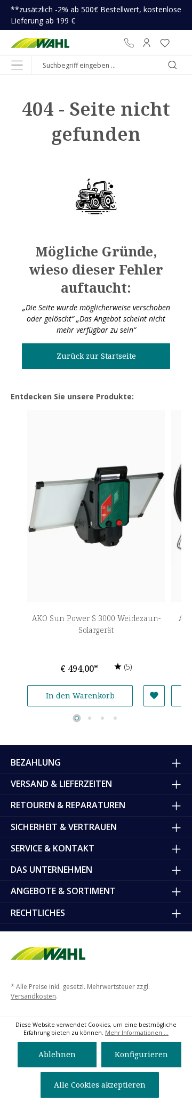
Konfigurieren (141, 1054)
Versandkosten (33, 996)
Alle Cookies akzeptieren (100, 1085)
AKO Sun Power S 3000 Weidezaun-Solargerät (96, 624)
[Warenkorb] (177, 43)
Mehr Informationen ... (137, 1032)
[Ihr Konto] (147, 43)
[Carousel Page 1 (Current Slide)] (77, 718)
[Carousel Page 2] (89, 718)
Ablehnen (57, 1054)
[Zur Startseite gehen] (40, 43)
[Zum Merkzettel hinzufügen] (154, 695)
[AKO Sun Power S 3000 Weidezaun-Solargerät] (96, 506)
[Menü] (17, 65)
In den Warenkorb (80, 695)
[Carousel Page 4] (115, 718)
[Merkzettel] (165, 43)
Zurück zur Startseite (96, 356)
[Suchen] (172, 65)
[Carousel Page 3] (102, 718)
